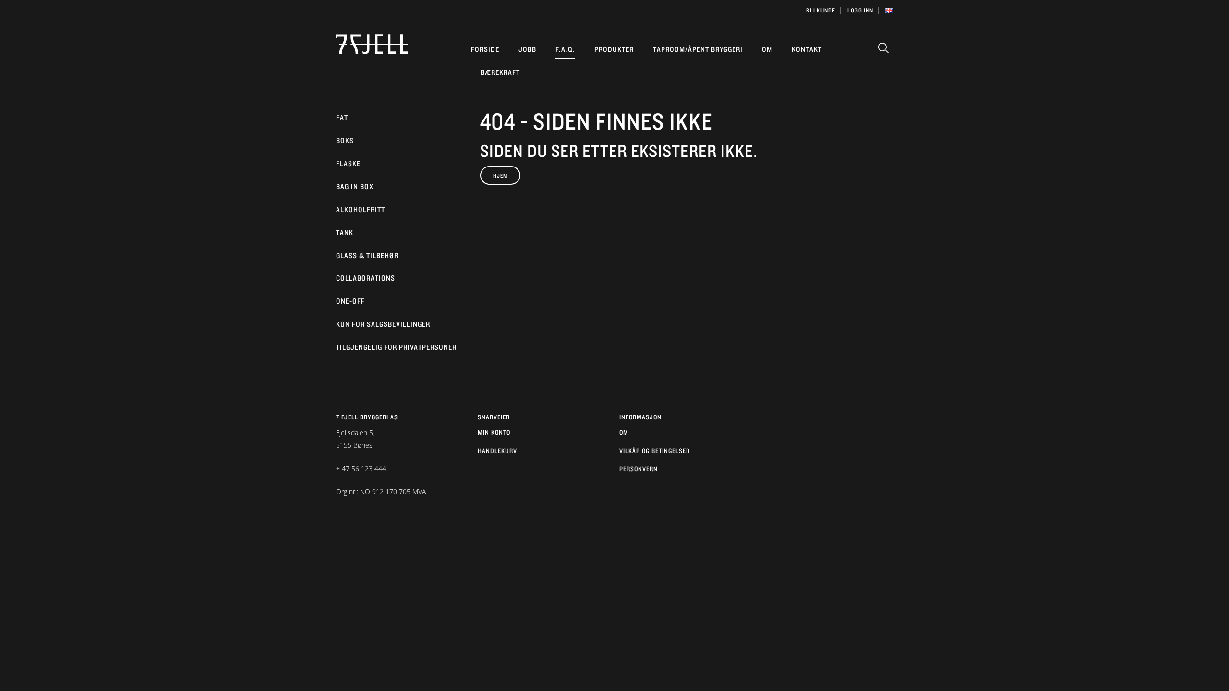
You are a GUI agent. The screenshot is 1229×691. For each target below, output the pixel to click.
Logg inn (860, 10)
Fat (342, 117)
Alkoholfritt (360, 209)
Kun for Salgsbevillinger (383, 324)
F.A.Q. (565, 49)
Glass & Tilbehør (367, 255)
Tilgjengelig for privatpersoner (396, 347)
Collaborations (365, 278)
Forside (485, 49)
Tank (344, 232)
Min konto (494, 432)
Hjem (500, 175)
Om (767, 49)
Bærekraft (500, 72)
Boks (345, 140)
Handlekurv (497, 450)
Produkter (614, 49)
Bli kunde (820, 10)
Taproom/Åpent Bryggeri (698, 49)
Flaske (348, 163)
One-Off (350, 301)
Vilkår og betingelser (654, 450)
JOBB (527, 49)
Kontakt (807, 49)
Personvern (638, 469)
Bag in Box (355, 186)
